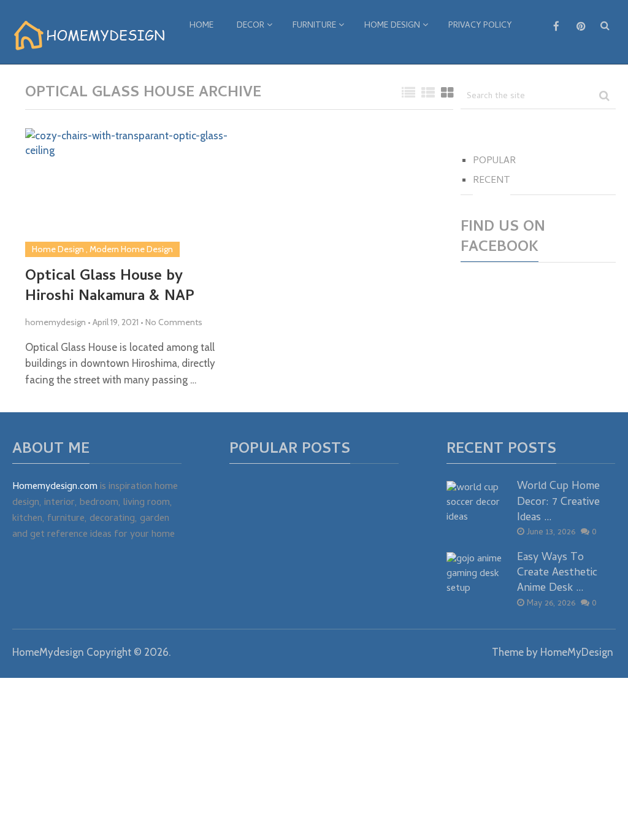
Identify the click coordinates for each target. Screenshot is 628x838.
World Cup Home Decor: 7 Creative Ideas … (558, 502)
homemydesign (55, 322)
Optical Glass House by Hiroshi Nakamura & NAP (109, 287)
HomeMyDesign (576, 652)
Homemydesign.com (55, 487)
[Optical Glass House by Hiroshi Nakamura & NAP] (128, 192)
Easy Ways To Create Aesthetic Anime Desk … (557, 573)
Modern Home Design (131, 249)
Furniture (314, 26)
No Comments (173, 322)
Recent (491, 181)
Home (201, 26)
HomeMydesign (48, 652)
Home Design (392, 26)
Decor (250, 26)
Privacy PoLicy (479, 26)
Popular (494, 161)
